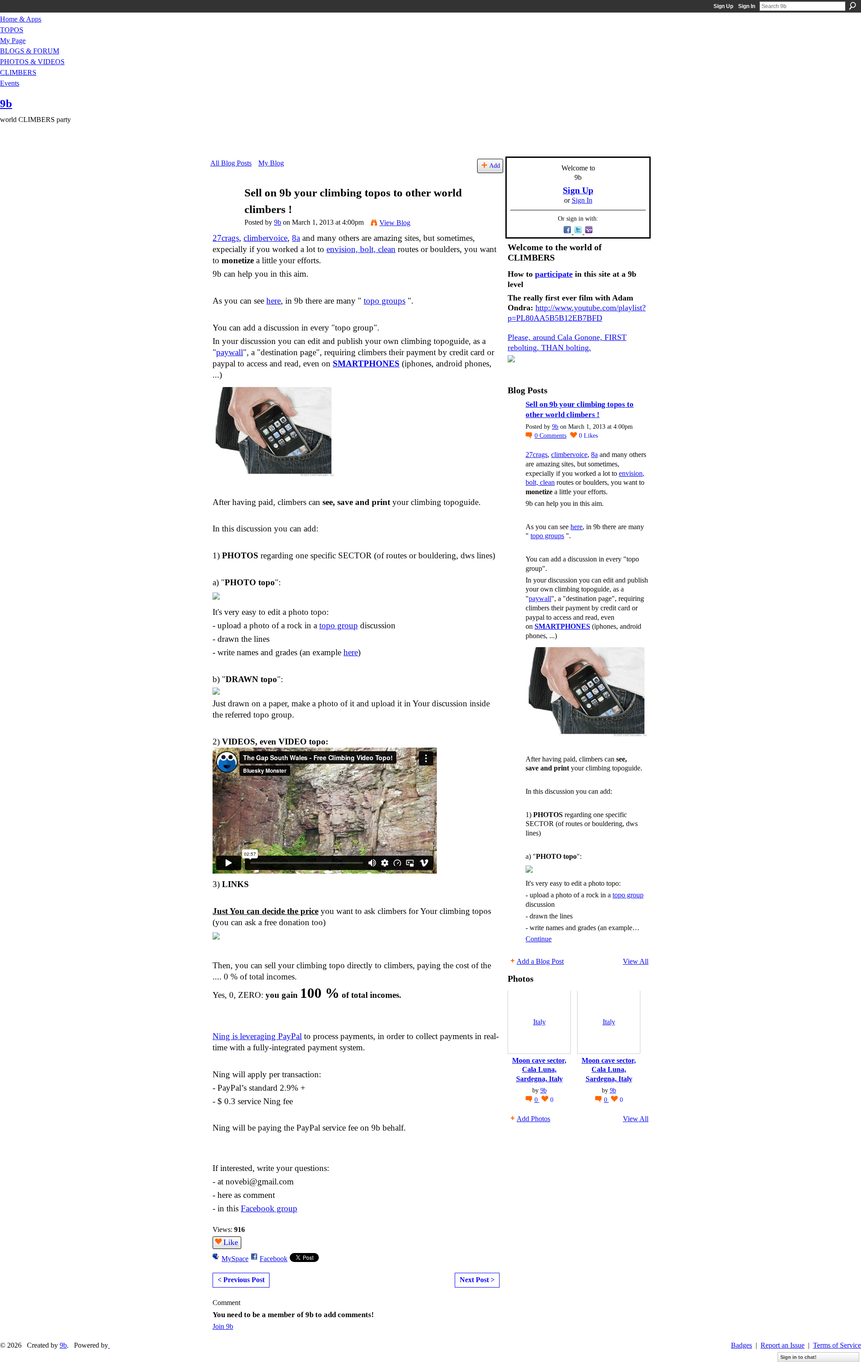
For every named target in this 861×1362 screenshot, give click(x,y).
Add (494, 165)
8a (296, 238)
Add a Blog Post (540, 961)
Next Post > (477, 1280)
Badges (741, 1345)
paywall (229, 352)
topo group (338, 625)
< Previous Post (241, 1280)
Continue (539, 939)
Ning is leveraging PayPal (257, 1036)
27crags (226, 238)
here (273, 300)
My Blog (271, 163)
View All (635, 961)
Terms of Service (837, 1345)
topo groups (384, 300)
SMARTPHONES (366, 363)
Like (230, 1242)
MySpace (235, 1258)
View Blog (394, 222)
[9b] (224, 210)
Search (852, 6)
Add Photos (533, 1119)
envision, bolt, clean (361, 249)
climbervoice (265, 238)
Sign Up (723, 6)
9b (6, 103)
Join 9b (223, 1326)
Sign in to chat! (798, 1357)
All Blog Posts (231, 163)
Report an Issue (782, 1345)
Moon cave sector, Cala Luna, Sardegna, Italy (539, 1070)
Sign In (746, 6)
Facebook (273, 1258)
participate (554, 274)
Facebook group (269, 1208)
